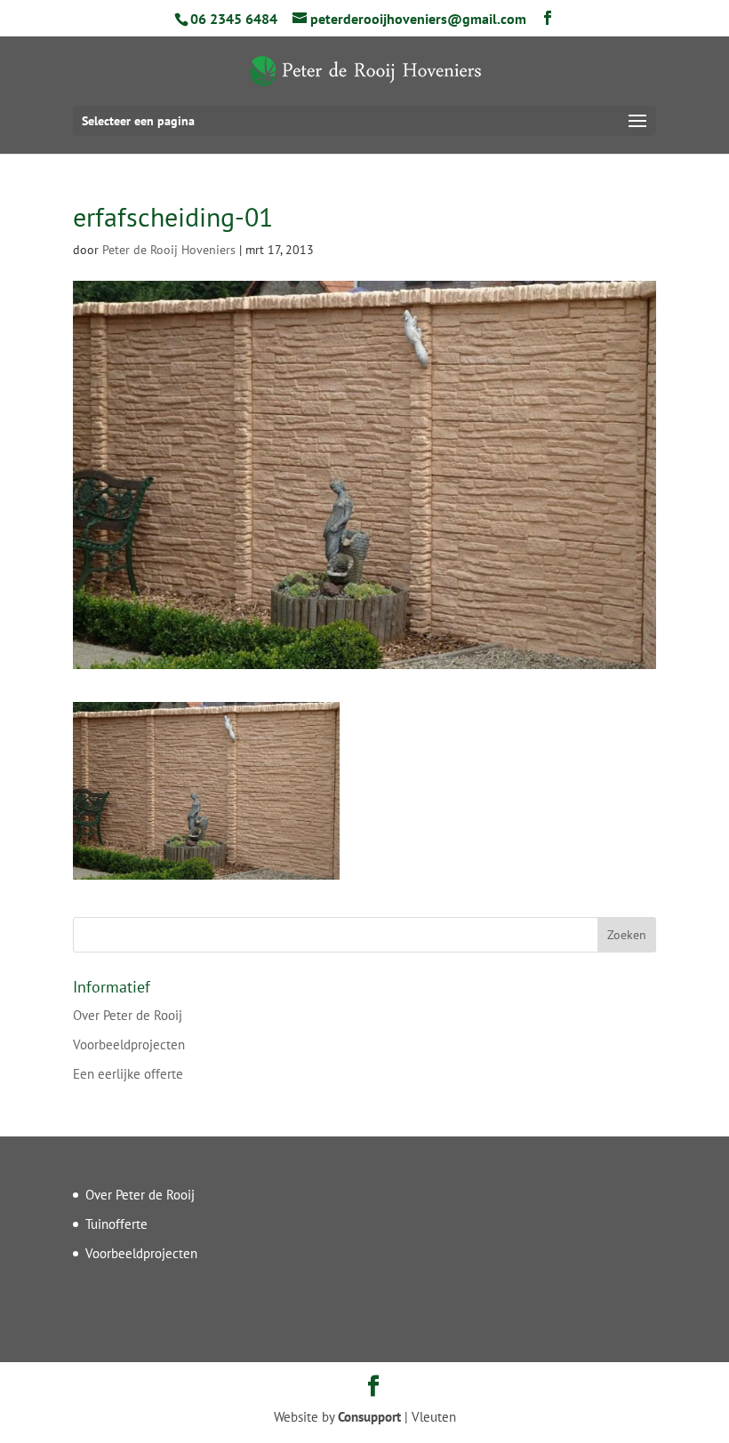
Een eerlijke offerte (128, 1073)
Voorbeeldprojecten (129, 1044)
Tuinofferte (116, 1224)
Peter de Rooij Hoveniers (169, 250)
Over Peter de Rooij (127, 1015)
